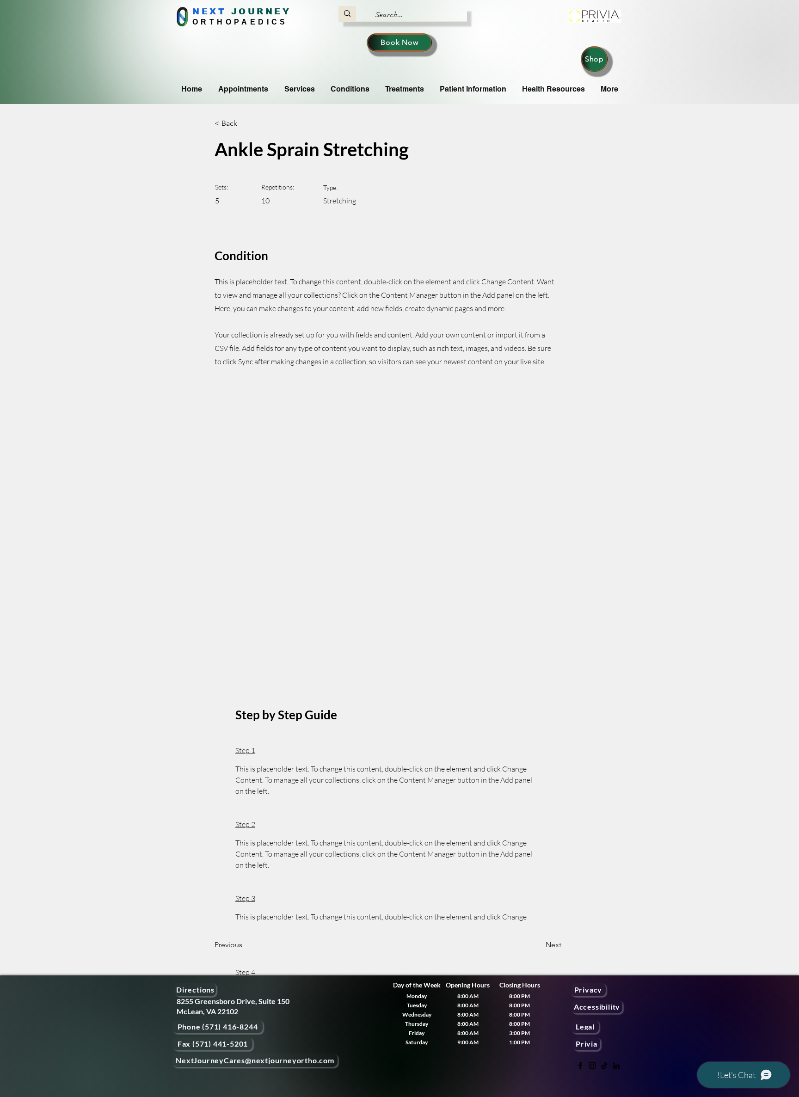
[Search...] (347, 13)
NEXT (209, 11)
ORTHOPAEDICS (240, 22)
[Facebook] (580, 1065)
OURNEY (265, 11)
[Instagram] (592, 1065)
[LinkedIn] (616, 1065)
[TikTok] (604, 1065)
